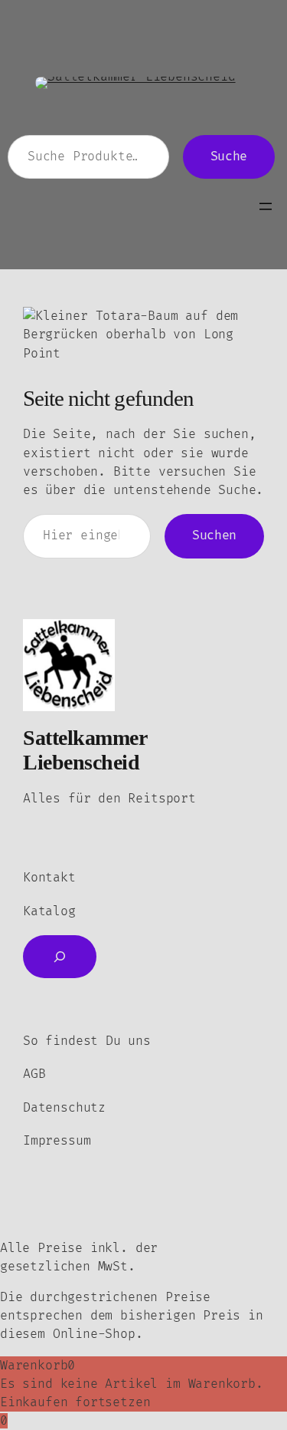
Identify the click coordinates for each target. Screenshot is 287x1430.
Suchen (214, 535)
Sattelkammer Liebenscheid (84, 750)
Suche (228, 156)
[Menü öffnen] (265, 206)
